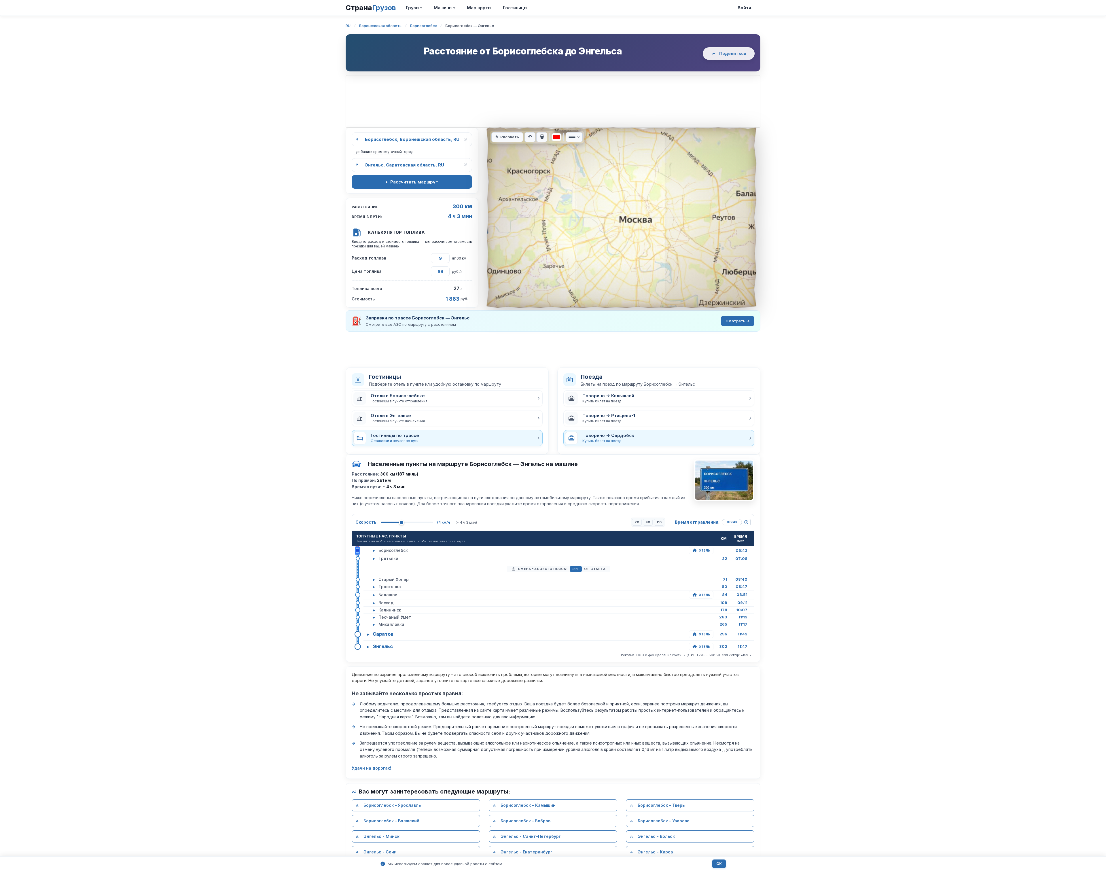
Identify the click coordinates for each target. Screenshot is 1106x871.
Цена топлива (367, 271)
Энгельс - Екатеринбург (526, 851)
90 (647, 522)
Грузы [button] (412, 7)
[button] (447, 398)
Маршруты (479, 7)
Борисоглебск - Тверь (661, 805)
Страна (371, 7)
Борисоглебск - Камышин (528, 805)
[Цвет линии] (556, 137)
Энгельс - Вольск (656, 836)
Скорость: (366, 522)
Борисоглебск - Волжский (391, 820)
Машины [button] (443, 7)
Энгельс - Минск (381, 836)
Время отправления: (697, 522)
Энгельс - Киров (655, 851)
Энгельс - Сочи (380, 851)
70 (637, 522)
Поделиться (732, 53)
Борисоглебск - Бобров (525, 820)
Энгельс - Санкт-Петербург (531, 836)
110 (659, 522)
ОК (719, 863)
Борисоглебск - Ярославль (392, 805)
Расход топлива (369, 257)
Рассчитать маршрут (414, 182)
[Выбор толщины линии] (574, 137)
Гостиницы (515, 7)
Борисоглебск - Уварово (664, 820)
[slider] (401, 522)
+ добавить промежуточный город (383, 151)
